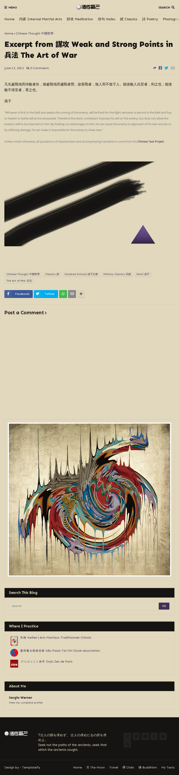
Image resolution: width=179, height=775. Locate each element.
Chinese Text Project (151, 141)
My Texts (168, 767)
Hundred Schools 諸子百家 (81, 274)
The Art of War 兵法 (19, 280)
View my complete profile (26, 702)
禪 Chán (128, 767)
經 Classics (128, 19)
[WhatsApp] (63, 294)
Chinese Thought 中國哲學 (34, 33)
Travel (113, 767)
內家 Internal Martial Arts (40, 19)
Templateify (31, 767)
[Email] (173, 68)
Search (164, 7)
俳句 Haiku (106, 19)
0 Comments (39, 68)
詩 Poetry (150, 19)
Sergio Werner (20, 698)
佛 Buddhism (147, 767)
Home (9, 19)
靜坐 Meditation (80, 19)
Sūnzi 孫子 (143, 274)
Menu (13, 7)
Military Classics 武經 (117, 274)
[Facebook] (160, 68)
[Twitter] (166, 68)
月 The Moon (95, 767)
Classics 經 (52, 274)
